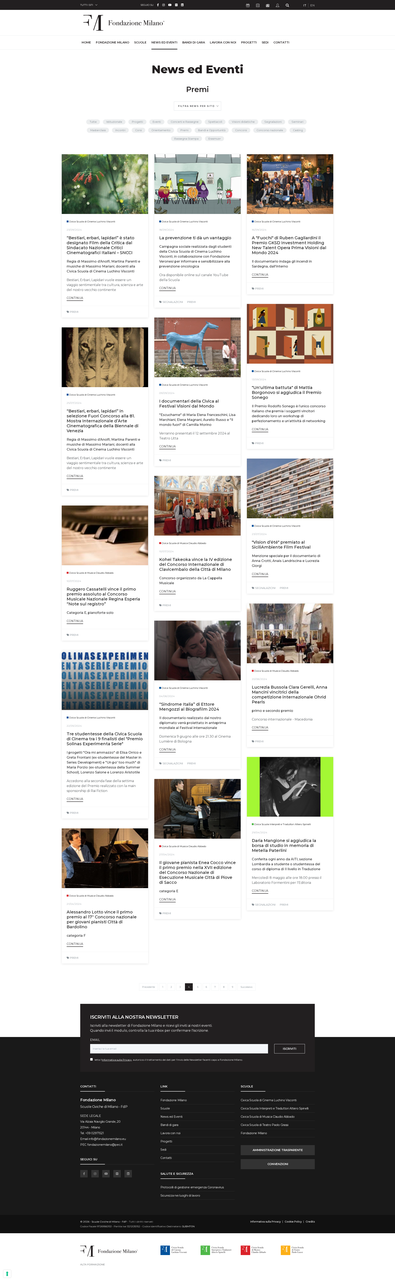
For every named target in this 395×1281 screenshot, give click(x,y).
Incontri (120, 130)
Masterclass (98, 130)
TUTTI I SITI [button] (86, 4)
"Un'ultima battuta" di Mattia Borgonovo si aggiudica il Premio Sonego (286, 392)
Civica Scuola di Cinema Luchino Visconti (269, 1100)
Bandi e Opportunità (211, 130)
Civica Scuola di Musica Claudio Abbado (267, 1117)
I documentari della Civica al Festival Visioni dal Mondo (189, 404)
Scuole (140, 42)
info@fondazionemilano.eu (107, 1139)
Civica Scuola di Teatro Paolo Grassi (264, 1125)
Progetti (249, 42)
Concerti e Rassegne (185, 121)
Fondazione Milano (112, 42)
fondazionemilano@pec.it (105, 1145)
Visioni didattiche (243, 121)
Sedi (265, 42)
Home (86, 42)
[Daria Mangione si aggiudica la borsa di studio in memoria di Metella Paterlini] (290, 787)
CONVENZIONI (277, 1164)
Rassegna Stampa (186, 138)
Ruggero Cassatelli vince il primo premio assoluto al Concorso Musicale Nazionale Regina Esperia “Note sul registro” (103, 596)
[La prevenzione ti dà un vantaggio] (197, 184)
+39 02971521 (94, 1133)
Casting (298, 130)
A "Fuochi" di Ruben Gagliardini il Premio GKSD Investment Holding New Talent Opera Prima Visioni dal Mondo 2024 (289, 245)
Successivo (246, 987)
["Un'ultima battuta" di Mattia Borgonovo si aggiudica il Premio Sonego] (290, 334)
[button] (197, 106)
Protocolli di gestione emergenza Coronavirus (192, 1187)
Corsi (138, 130)
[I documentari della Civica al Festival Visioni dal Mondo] (197, 347)
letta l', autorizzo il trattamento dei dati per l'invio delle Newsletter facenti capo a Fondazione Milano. (168, 1059)
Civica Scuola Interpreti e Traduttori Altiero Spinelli (275, 1108)
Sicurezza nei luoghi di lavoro (180, 1195)
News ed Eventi (164, 42)
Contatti (281, 42)
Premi (184, 130)
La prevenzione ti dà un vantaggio (195, 237)
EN (312, 5)
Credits (310, 1221)
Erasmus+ (214, 138)
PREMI (74, 311)
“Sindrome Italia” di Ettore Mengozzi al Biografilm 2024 (189, 707)
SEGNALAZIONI (173, 302)
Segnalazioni (273, 121)
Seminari (297, 121)
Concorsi (241, 130)
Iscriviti (289, 1049)
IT (304, 5)
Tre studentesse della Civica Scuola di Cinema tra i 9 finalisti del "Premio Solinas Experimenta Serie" (105, 738)
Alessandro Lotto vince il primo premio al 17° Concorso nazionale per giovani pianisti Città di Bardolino (102, 919)
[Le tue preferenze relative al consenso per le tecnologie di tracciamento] (7, 1274)
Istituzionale (114, 121)
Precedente (148, 987)
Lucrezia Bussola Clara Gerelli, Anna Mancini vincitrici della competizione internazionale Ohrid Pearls (289, 694)
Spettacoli (215, 121)
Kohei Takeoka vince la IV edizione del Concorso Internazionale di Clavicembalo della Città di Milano (195, 564)
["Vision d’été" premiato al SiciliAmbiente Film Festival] (290, 488)
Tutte (93, 121)
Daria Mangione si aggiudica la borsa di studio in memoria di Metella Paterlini (284, 845)
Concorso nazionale (270, 130)
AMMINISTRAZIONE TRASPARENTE (278, 1150)
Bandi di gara (193, 42)
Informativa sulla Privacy (117, 1059)
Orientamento (161, 130)
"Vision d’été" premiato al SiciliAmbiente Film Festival (281, 545)
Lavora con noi (223, 42)
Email (95, 1040)
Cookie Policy (293, 1221)
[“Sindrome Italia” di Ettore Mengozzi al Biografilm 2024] (197, 650)
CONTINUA (75, 298)
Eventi (157, 121)
